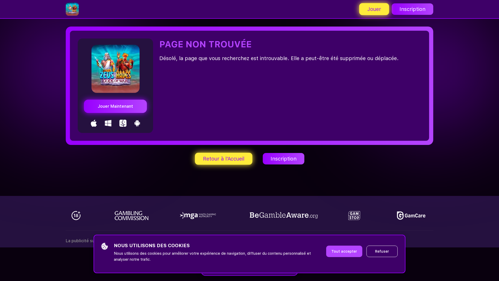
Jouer (374, 9)
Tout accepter (344, 251)
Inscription (412, 9)
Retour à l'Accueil (223, 159)
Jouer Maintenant (115, 106)
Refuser (382, 251)
